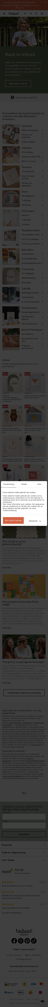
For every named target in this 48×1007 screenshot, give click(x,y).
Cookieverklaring (9, 510)
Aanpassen (33, 521)
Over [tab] (39, 484)
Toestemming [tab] (8, 484)
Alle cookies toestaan (13, 520)
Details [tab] (24, 484)
